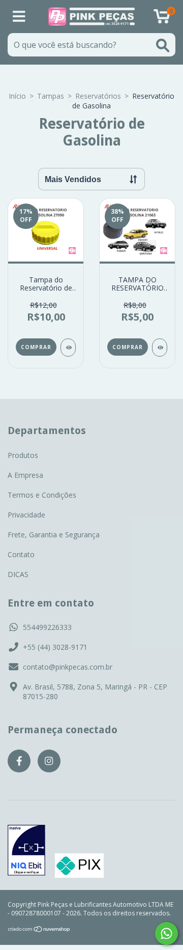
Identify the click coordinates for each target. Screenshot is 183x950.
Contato (21, 554)
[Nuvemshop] (39, 930)
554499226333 (47, 627)
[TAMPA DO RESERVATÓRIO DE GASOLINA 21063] (159, 347)
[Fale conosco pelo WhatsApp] (166, 933)
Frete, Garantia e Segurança (54, 534)
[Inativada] (26, 851)
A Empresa (25, 475)
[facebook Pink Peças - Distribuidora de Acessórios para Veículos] (19, 761)
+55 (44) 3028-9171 (55, 647)
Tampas (50, 96)
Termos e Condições (42, 495)
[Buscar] (162, 45)
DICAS (18, 574)
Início (17, 96)
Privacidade (26, 515)
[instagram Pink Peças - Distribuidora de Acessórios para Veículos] (49, 761)
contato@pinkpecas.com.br (67, 667)
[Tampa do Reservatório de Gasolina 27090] (68, 347)
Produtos (23, 455)
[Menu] (19, 17)
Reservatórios (98, 96)
